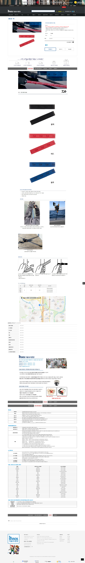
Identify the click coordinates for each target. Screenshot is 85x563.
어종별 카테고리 (12, 5)
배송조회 (68, 542)
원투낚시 (62, 14)
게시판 (18, 5)
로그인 (61, 5)
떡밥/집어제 (11, 14)
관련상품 (45, 68)
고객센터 (23, 5)
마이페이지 (29, 5)
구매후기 (50, 68)
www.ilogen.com (33, 422)
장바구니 (68, 5)
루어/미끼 (16, 14)
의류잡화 (74, 14)
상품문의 (55, 68)
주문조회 (71, 5)
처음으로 (60, 536)
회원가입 (64, 5)
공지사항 (68, 536)
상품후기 (68, 539)
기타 (13, 18)
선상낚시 (51, 14)
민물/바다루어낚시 (45, 15)
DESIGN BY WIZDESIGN (51, 556)
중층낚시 (39, 14)
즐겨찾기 (74, 5)
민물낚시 (33, 14)
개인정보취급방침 (62, 539)
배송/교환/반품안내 (38, 68)
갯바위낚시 (57, 14)
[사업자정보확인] (51, 542)
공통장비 (68, 14)
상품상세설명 (30, 68)
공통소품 (10, 18)
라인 (22, 14)
